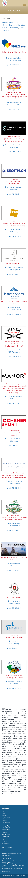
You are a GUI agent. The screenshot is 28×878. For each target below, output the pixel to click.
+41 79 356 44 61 (15, 648)
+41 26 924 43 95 (15, 530)
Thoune (5, 841)
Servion (5, 839)
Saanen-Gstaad (6, 838)
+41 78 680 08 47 (15, 488)
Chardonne (13, 28)
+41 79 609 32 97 (15, 608)
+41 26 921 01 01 (15, 274)
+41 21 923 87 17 (15, 446)
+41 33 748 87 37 (15, 570)
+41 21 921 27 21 (15, 194)
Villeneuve (5, 843)
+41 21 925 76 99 (15, 152)
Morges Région (6, 826)
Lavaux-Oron (6, 822)
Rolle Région (6, 834)
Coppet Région (6, 811)
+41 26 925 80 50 (15, 357)
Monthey (5, 824)
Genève (5, 815)
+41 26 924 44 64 (15, 314)
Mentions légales (6, 871)
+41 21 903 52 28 (15, 688)
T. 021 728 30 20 (6, 858)
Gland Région (6, 817)
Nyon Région (6, 827)
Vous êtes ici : (8, 18)
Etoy (4, 813)
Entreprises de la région (12, 22)
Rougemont (6, 836)
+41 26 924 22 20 (15, 65)
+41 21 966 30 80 (15, 236)
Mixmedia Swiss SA (15, 875)
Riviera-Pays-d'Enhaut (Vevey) (6, 831)
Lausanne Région (5, 819)
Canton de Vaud (8, 25)
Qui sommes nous (7, 847)
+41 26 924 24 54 (15, 109)
